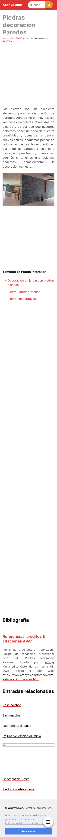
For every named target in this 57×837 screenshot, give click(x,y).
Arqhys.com (12, 5)
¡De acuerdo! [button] (28, 831)
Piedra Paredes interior (24, 292)
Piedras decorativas (22, 299)
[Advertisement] (28, 75)
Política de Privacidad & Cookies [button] (24, 823)
